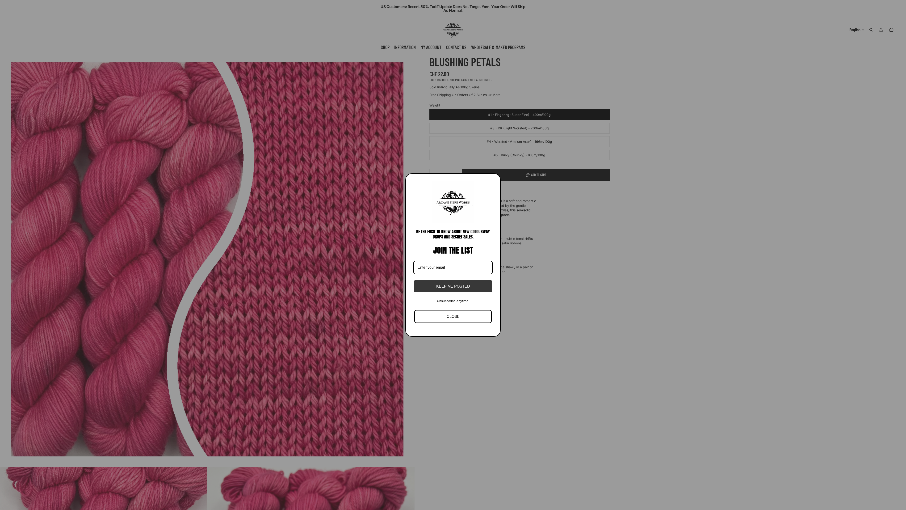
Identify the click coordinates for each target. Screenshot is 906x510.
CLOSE (453, 316)
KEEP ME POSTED (453, 286)
